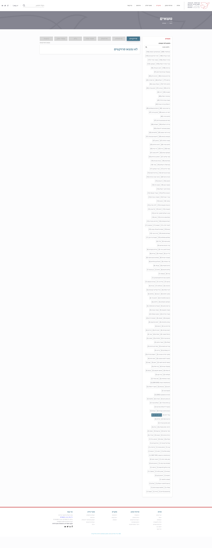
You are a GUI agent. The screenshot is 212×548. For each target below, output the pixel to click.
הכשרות (137, 515)
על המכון (158, 515)
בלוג (93, 524)
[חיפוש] (24, 5)
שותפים (159, 520)
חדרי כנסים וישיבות (134, 524)
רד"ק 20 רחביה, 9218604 (66, 517)
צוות (160, 517)
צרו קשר (129, 5)
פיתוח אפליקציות (95, 534)
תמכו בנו (159, 527)
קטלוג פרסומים (90, 515)
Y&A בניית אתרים (116, 534)
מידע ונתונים (136, 517)
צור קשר (70, 512)
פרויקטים (114, 517)
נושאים (114, 520)
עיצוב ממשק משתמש (106, 534)
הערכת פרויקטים (134, 520)
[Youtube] (2, 5)
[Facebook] (8, 5)
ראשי (170, 23)
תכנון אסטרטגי (135, 522)
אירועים (138, 5)
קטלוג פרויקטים (90, 522)
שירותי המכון (168, 5)
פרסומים (114, 515)
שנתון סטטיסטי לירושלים (88, 520)
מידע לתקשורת (157, 522)
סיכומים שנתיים (157, 524)
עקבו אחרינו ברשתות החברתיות (62, 523)
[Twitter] (5, 5)
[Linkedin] (70, 527)
